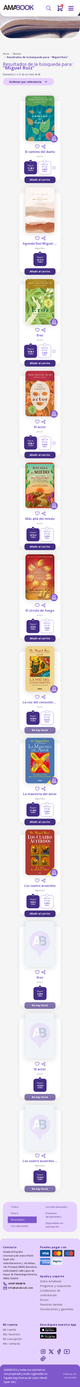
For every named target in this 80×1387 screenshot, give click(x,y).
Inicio (6, 53)
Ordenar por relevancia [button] (25, 82)
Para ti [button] (14, 1213)
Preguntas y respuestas (55, 1286)
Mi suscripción (12, 1339)
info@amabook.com (20, 1287)
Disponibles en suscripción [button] (54, 1225)
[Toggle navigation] (71, 8)
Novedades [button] (17, 1219)
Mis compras (11, 1343)
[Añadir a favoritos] (37, 146)
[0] (60, 10)
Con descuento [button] (20, 1226)
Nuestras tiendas (51, 1304)
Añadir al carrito (40, 179)
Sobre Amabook (50, 1281)
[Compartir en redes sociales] (43, 146)
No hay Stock (40, 730)
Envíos (44, 1300)
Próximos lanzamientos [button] (53, 1215)
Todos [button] (14, 1207)
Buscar (17, 53)
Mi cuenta (9, 1329)
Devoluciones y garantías (57, 1309)
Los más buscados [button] (56, 1207)
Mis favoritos (11, 1334)
